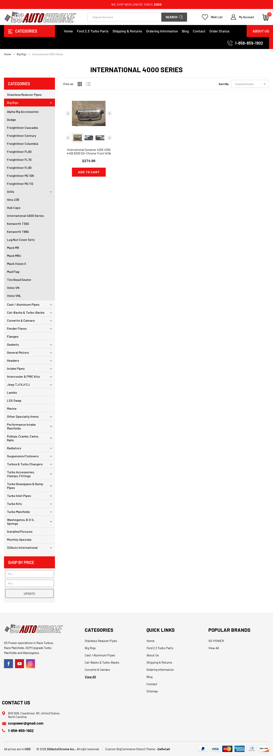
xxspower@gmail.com (25, 723)
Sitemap (152, 691)
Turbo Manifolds (18, 512)
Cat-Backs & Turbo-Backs (25, 312)
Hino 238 (13, 199)
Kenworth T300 (18, 223)
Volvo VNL (14, 295)
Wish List (217, 17)
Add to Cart (89, 172)
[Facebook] (8, 663)
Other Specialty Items (23, 416)
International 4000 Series (25, 215)
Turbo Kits (14, 504)
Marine (12, 408)
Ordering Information (162, 31)
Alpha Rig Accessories (23, 111)
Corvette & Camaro (21, 320)
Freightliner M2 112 (20, 183)
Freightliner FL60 (19, 151)
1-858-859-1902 (249, 43)
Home (68, 31)
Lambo (12, 392)
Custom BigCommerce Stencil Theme (130, 749)
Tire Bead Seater (19, 279)
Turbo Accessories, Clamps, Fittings (21, 474)
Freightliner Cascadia (22, 127)
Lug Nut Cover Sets (21, 239)
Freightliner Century (21, 135)
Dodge (11, 119)
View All (90, 677)
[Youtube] (19, 663)
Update (29, 593)
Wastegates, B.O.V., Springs (21, 521)
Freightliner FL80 (19, 167)
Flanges (12, 336)
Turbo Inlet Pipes (19, 496)
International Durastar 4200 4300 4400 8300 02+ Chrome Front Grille (89, 151)
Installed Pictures (19, 531)
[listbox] (250, 84)
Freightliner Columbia (22, 143)
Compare (87, 120)
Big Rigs (12, 102)
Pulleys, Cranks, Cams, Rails (23, 438)
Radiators (14, 448)
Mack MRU (14, 255)
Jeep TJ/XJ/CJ (18, 384)
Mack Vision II (16, 263)
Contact (199, 31)
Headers (13, 360)
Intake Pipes (16, 368)
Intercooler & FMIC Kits (23, 376)
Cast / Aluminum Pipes (23, 304)
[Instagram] (30, 663)
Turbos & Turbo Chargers (25, 464)
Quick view (89, 110)
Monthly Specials (19, 539)
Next (110, 113)
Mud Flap (13, 271)
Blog (185, 31)
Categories (25, 31)
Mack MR (13, 247)
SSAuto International (22, 547)
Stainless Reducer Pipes (24, 94)
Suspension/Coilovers (23, 456)
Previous (68, 113)
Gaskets (13, 344)
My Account (246, 17)
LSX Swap (14, 400)
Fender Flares (17, 328)
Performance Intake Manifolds (21, 426)
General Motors (18, 352)
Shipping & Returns (127, 31)
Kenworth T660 (18, 231)
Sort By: (224, 84)
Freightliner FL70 (19, 159)
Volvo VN (13, 287)
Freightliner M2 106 (20, 175)
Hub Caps (13, 207)
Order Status (219, 31)
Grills (10, 191)
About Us (261, 31)
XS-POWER (216, 641)
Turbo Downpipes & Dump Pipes (25, 486)
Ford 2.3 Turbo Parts (93, 31)
